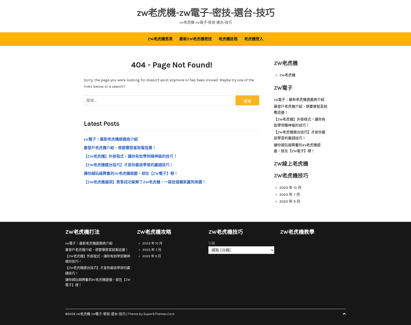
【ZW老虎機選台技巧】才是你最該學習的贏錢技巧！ (128, 165)
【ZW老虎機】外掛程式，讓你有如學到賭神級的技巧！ (130, 156)
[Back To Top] (344, 313)
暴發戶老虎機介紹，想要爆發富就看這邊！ (120, 148)
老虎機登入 (253, 39)
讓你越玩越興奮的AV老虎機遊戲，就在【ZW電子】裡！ (131, 173)
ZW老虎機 (287, 75)
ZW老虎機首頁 (160, 39)
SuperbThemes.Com (158, 314)
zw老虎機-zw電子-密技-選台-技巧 (205, 12)
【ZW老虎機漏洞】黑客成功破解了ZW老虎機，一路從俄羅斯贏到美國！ (145, 182)
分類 (211, 243)
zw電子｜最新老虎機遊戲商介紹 (111, 139)
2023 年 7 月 (289, 194)
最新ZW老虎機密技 (195, 39)
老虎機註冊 (228, 39)
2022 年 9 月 (289, 201)
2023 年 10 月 (290, 187)
